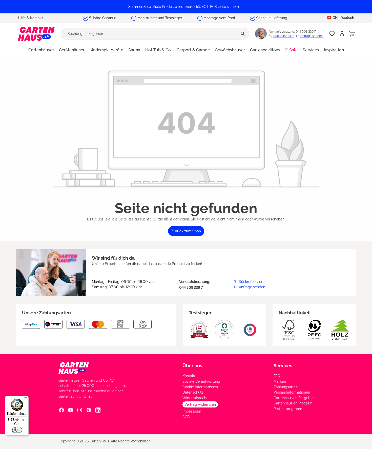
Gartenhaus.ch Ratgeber (294, 398)
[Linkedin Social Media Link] (98, 410)
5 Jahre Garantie (102, 18)
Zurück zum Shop (186, 231)
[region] (186, 6)
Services (283, 365)
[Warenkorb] (351, 33)
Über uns (192, 365)
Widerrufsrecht (195, 398)
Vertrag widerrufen (200, 404)
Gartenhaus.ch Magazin (293, 403)
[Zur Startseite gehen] (36, 34)
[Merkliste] (332, 33)
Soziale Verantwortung (201, 381)
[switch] (17, 430)
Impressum (191, 411)
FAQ (277, 376)
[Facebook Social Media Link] (61, 410)
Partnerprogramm (288, 409)
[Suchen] (243, 33)
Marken (280, 381)
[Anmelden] (342, 33)
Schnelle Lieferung (271, 18)
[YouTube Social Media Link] (71, 410)
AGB (186, 417)
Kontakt (188, 376)
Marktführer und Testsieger (159, 18)
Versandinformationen (292, 392)
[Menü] (26, 399)
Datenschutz (192, 392)
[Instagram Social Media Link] (80, 410)
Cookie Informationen (200, 387)
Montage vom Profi (219, 18)
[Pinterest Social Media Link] (89, 410)
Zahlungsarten (286, 387)
